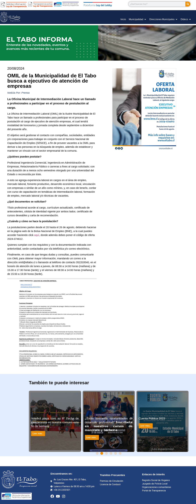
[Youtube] (58, 496)
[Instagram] (63, 496)
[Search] (187, 4)
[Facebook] (52, 496)
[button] (97, 453)
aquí (36, 235)
